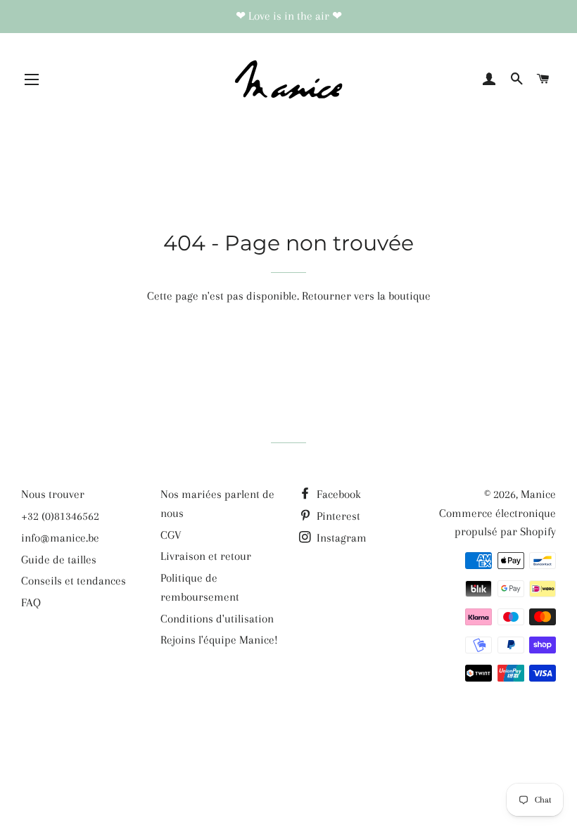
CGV (171, 535)
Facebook (337, 494)
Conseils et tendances (73, 580)
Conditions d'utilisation (217, 618)
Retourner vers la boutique (366, 295)
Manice (538, 494)
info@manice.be (60, 537)
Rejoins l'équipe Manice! (219, 639)
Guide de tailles (58, 559)
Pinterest (337, 516)
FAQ (31, 602)
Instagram (340, 537)
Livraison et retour (205, 556)
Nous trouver (52, 494)
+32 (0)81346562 (60, 516)
